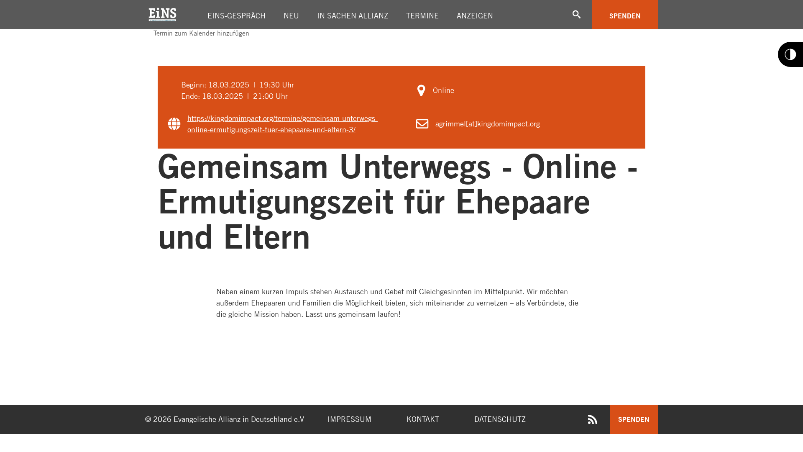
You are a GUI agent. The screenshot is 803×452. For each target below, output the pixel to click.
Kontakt (423, 419)
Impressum (349, 419)
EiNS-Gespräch (236, 15)
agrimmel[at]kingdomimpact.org (487, 123)
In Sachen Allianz (352, 15)
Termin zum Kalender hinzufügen (200, 33)
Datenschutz (500, 419)
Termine (422, 15)
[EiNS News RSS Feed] (592, 421)
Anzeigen (475, 15)
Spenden (625, 15)
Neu (291, 15)
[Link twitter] (154, 40)
